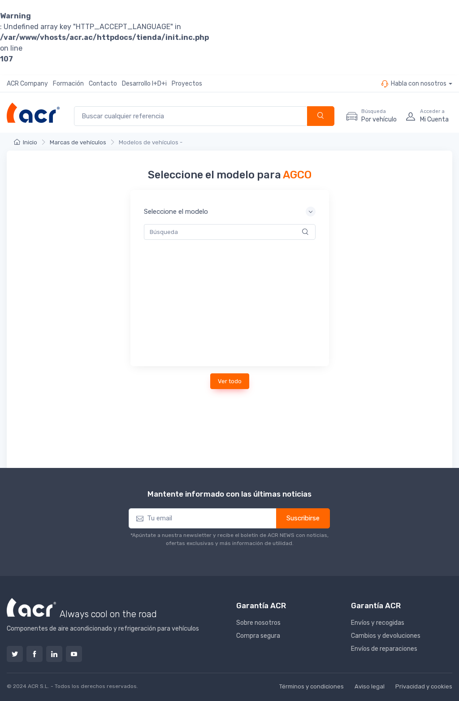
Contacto (103, 83)
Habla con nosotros (418, 83)
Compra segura (258, 636)
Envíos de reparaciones (384, 649)
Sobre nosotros (258, 623)
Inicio (30, 142)
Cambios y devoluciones (385, 636)
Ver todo (230, 381)
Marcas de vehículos (78, 142)
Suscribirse (303, 518)
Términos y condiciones (311, 686)
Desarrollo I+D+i (144, 83)
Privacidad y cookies (423, 686)
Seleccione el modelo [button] (176, 212)
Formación (68, 83)
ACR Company (27, 83)
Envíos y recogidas (377, 623)
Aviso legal (370, 686)
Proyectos (187, 83)
